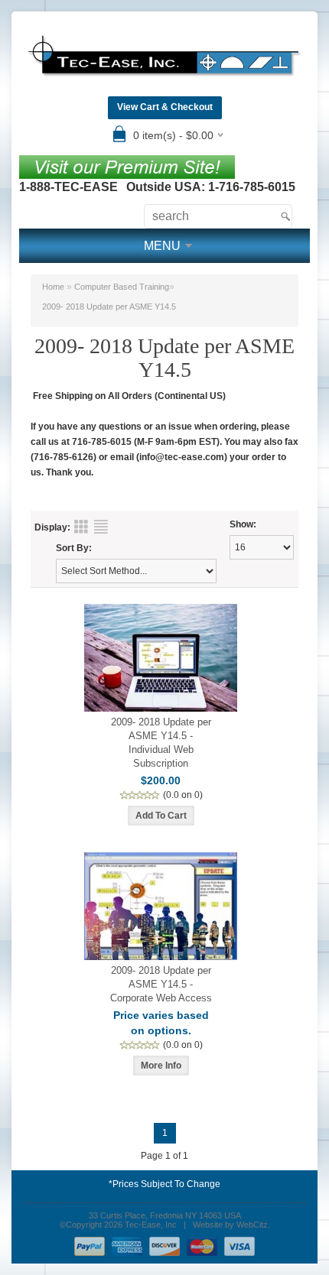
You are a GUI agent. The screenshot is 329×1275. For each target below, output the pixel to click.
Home (53, 286)
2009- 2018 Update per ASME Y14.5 (109, 306)
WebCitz (252, 1224)
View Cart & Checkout (165, 107)
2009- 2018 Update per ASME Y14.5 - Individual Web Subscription (161, 742)
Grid (81, 527)
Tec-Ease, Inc (151, 1224)
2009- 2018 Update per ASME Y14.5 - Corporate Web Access (161, 984)
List (101, 527)
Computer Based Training (121, 286)
